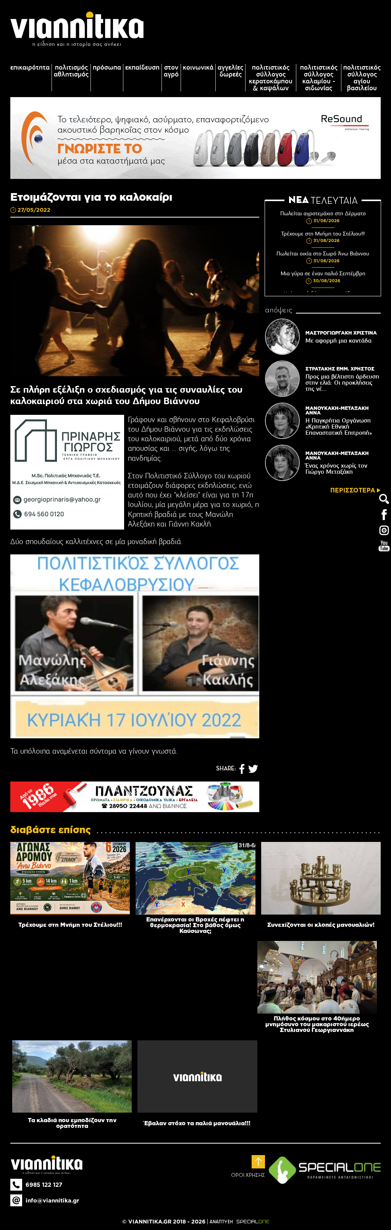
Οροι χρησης (248, 1175)
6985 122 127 (44, 1185)
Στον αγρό (171, 71)
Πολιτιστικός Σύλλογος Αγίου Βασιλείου (362, 77)
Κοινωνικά (198, 67)
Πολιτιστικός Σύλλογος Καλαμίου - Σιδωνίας (319, 77)
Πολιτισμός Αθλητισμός (71, 71)
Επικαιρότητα (30, 67)
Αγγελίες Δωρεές (230, 71)
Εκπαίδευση (142, 67)
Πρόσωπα (107, 67)
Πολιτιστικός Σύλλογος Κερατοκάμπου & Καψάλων (270, 77)
